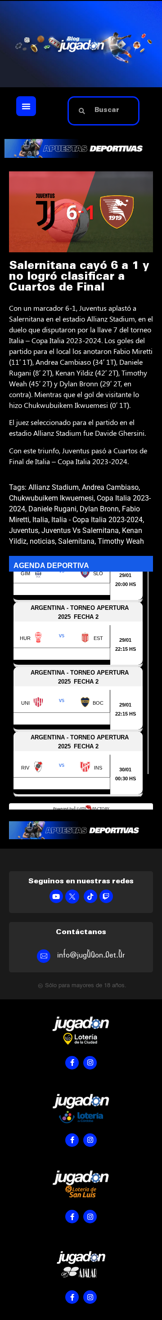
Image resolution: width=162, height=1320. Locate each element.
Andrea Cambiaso (110, 487)
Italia (40, 519)
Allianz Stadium (53, 487)
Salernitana (76, 541)
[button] (26, 106)
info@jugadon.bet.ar (91, 955)
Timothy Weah (121, 541)
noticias (42, 541)
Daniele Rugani (52, 509)
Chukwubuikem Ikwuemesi (51, 498)
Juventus (23, 530)
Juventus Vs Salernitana (80, 530)
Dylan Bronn (99, 509)
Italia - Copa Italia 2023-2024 (97, 519)
